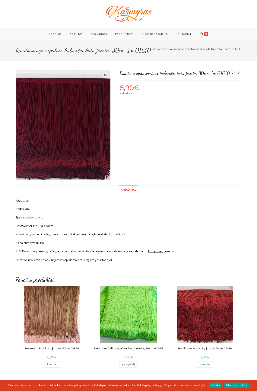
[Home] (146, 48)
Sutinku (215, 385)
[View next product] (238, 72)
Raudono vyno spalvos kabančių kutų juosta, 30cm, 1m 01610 (205, 48)
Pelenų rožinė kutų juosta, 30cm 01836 (52, 348)
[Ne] (252, 385)
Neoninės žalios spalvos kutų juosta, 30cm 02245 (128, 348)
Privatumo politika (236, 385)
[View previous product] (232, 72)
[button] (106, 75)
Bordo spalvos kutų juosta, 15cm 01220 (205, 348)
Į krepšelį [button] (52, 364)
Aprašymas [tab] (128, 189)
